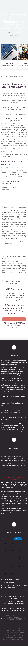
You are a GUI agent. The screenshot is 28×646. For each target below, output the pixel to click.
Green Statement (17, 427)
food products (22, 141)
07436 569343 (22, 396)
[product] (14, 115)
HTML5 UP (16, 621)
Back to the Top (14, 625)
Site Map (10, 427)
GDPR (16, 431)
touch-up (14, 267)
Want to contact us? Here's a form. (14, 319)
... (21, 154)
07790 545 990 (13, 396)
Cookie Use (4, 431)
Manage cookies (4, 1)
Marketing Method (15, 617)
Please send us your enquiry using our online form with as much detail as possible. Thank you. (14, 403)
